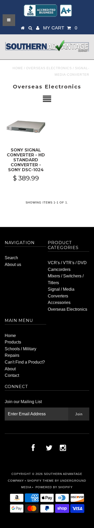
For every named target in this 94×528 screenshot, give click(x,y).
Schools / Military (20, 349)
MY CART (60, 27)
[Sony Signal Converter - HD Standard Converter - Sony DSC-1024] (25, 127)
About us (13, 264)
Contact (12, 375)
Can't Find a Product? (25, 362)
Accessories (59, 302)
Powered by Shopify (54, 487)
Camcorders (59, 269)
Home (18, 68)
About (10, 369)
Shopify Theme (40, 480)
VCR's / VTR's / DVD (67, 262)
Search (11, 258)
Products (13, 342)
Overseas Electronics (49, 68)
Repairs (12, 355)
